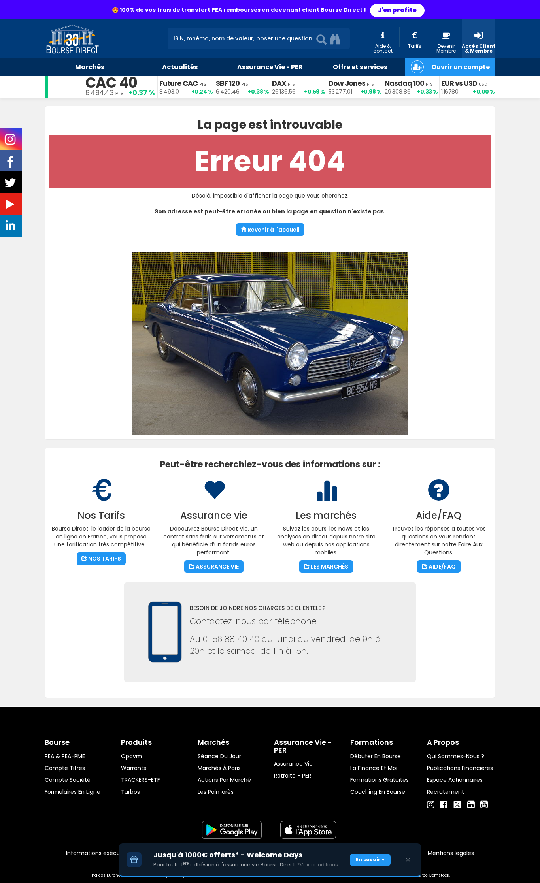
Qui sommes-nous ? (455, 756)
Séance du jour (219, 756)
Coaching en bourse (377, 792)
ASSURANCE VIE (216, 566)
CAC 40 (111, 83)
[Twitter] (457, 804)
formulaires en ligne (72, 792)
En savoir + (370, 859)
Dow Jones (347, 83)
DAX (279, 83)
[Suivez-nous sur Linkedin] (11, 227)
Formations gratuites (379, 780)
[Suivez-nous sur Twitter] (11, 185)
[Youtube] (484, 805)
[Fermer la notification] (407, 859)
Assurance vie (293, 764)
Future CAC (178, 83)
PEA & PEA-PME (65, 756)
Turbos (130, 792)
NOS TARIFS (104, 559)
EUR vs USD (459, 83)
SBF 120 (228, 83)
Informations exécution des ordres (113, 853)
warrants (133, 768)
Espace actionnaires (455, 780)
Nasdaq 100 (404, 83)
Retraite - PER (292, 775)
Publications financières (460, 768)
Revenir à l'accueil (273, 229)
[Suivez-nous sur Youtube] (11, 206)
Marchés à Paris (219, 768)
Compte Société (68, 780)
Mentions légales (451, 853)
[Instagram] (430, 805)
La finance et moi (373, 768)
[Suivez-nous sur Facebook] (11, 165)
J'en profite (397, 10)
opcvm (131, 756)
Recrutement (445, 792)
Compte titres (65, 768)
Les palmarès (216, 792)
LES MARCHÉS (329, 566)
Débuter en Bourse (375, 756)
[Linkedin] (471, 805)
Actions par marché (224, 780)
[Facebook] (443, 805)
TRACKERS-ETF (140, 780)
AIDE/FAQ (441, 566)
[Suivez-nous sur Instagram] (11, 142)
